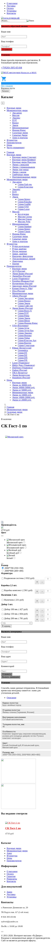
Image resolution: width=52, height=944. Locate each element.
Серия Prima (23, 316)
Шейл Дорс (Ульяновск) (23, 365)
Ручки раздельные (20, 246)
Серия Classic (24, 231)
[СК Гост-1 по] (12, 823)
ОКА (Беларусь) (19, 372)
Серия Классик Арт (27, 340)
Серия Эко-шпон (26, 298)
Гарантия (11, 876)
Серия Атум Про (26, 330)
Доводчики (17, 261)
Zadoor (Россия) (19, 370)
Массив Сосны (25, 216)
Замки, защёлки (19, 254)
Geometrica (23, 350)
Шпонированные (20, 128)
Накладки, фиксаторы (22, 256)
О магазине (12, 3)
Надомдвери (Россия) (22, 283)
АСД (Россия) (18, 271)
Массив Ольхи (25, 219)
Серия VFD (23, 207)
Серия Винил (24, 301)
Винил (15, 123)
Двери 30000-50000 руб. (23, 387)
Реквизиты (12, 879)
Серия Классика (25, 187)
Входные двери (14, 108)
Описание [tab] (11, 697)
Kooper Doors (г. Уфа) (22, 288)
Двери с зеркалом (20, 164)
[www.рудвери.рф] (10, 18)
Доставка (11, 6)
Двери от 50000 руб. (21, 390)
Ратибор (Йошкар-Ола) (23, 281)
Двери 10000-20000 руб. (23, 397)
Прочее (15, 264)
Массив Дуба (24, 221)
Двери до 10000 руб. (21, 395)
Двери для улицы (20, 169)
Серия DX (22, 360)
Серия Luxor (24, 209)
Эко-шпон (17, 113)
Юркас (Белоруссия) (21, 348)
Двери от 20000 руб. (21, 400)
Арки (9, 853)
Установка (11, 11)
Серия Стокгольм (26, 345)
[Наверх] (2, 931)
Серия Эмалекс (25, 333)
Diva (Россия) (18, 291)
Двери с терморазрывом (23, 167)
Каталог (5, 91)
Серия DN (22, 358)
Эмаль (15, 125)
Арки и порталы (20, 137)
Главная (10, 152)
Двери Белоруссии (21, 375)
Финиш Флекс (19, 130)
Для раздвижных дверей (23, 259)
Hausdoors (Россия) (21, 377)
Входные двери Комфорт (24, 160)
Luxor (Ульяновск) (20, 278)
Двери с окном (19, 172)
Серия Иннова (24, 335)
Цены (9, 145)
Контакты (11, 13)
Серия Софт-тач (25, 306)
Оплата (10, 8)
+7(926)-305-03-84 (11, 67)
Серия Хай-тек (25, 184)
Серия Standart (24, 226)
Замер (9, 892)
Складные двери (20, 133)
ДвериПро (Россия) (21, 276)
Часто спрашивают (16, 147)
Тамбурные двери (20, 174)
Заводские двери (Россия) (24, 286)
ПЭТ (14, 120)
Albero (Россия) (19, 296)
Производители (14, 142)
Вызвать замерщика (10, 677)
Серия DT (22, 353)
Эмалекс (16, 118)
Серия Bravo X (25, 311)
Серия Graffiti (24, 204)
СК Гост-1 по (13, 828)
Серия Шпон (24, 320)
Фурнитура (12, 140)
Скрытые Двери (19, 135)
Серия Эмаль (24, 303)
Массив (15, 115)
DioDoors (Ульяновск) (22, 368)
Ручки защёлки (19, 249)
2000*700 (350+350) (14, 568)
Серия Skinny (24, 199)
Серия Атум (23, 328)
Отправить (6, 49)
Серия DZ (22, 355)
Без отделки (23, 214)
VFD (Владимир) (20, 325)
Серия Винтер (24, 343)
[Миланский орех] (14, 437)
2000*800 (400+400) (14, 571)
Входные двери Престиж (24, 162)
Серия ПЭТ (23, 313)
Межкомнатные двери (17, 110)
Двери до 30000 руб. (21, 385)
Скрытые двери (19, 239)
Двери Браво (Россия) (22, 273)
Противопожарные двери (24, 177)
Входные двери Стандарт (24, 157)
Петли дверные (19, 251)
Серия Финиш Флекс (28, 323)
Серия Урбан (24, 338)
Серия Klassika (25, 202)
